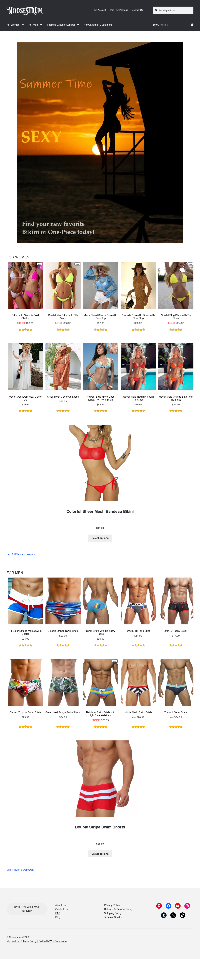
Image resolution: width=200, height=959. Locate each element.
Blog (57, 917)
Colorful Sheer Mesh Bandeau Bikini (100, 511)
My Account (100, 9)
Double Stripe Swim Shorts (100, 827)
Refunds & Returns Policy (118, 909)
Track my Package (119, 9)
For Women (13, 24)
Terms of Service (113, 917)
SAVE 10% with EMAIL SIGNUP (27, 909)
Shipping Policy (113, 913)
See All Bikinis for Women (21, 554)
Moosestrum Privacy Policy (22, 941)
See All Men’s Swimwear (20, 869)
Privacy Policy (112, 905)
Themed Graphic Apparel (61, 24)
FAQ (57, 913)
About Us (60, 905)
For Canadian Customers (98, 24)
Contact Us (137, 9)
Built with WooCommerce (53, 941)
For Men (33, 24)
